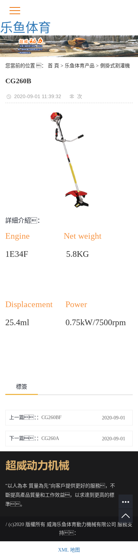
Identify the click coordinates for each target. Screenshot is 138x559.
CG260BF (51, 417)
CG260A (50, 438)
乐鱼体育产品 (79, 65)
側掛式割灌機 (115, 65)
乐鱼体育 (25, 28)
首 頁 (53, 65)
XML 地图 (69, 550)
